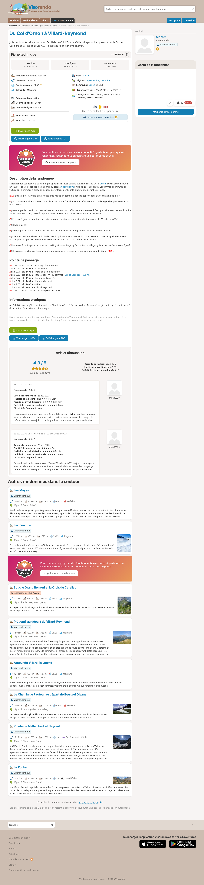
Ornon (92, 84)
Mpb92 (161, 37)
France (86, 75)
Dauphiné (105, 80)
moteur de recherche (89, 802)
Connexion (189, 20)
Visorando (12, 25)
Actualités (14, 854)
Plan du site (14, 843)
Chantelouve (67, 186)
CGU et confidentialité (19, 837)
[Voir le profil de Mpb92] (144, 45)
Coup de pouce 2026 (19, 859)
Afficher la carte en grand (166, 111)
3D (186, 102)
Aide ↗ (45, 20)
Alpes (89, 80)
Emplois (13, 848)
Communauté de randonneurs (24, 870)
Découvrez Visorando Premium (98, 117)
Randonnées (29, 20)
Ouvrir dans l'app (26, 130)
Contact (12, 864)
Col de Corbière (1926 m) (77, 274)
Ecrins (96, 80)
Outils (13, 20)
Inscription (174, 20)
